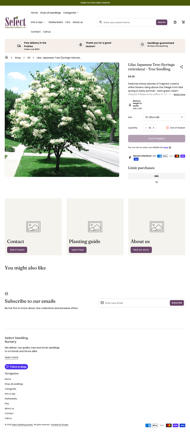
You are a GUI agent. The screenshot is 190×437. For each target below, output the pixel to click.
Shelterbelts (56, 22)
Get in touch (17, 249)
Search (161, 22)
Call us (47, 31)
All (28, 57)
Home (34, 12)
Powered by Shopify (59, 424)
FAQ (67, 22)
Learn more (11, 357)
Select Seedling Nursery (16, 340)
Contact (36, 31)
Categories (71, 12)
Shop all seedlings (50, 12)
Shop (18, 57)
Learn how (78, 249)
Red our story (141, 249)
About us (78, 22)
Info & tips (38, 22)
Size (130, 117)
